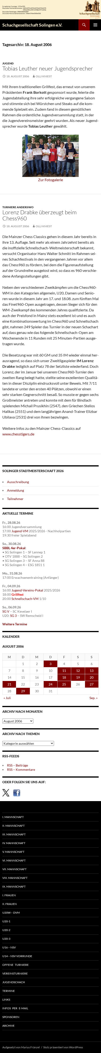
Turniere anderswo (18, 207)
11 (64, 671)
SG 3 (13, 616)
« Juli (7, 698)
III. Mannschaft (14, 834)
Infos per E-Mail (15, 1008)
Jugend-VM (20, 531)
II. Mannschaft (13, 825)
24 (50, 684)
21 (9, 684)
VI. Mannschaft (14, 860)
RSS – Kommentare (21, 769)
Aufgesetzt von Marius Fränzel (21, 1047)
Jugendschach (13, 982)
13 (91, 671)
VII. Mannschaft (14, 869)
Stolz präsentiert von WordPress (63, 1047)
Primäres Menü (95, 25)
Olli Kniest (44, 76)
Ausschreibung (18, 482)
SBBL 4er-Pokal (13, 548)
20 (91, 677)
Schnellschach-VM (25, 599)
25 (64, 684)
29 (23, 691)
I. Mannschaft (13, 817)
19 (78, 677)
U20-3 (6, 938)
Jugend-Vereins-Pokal (27, 590)
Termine (8, 991)
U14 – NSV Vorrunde (17, 956)
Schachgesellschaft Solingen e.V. (32, 24)
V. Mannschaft (13, 851)
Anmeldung (15, 490)
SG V (5, 611)
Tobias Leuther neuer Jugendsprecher (47, 68)
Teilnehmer (15, 499)
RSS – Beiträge (17, 765)
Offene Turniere (15, 965)
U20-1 (6, 921)
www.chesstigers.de (18, 434)
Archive (8, 1025)
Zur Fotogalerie (50, 179)
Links (6, 999)
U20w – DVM (11, 912)
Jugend (8, 63)
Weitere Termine (14, 624)
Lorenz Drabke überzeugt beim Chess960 (39, 215)
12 (78, 671)
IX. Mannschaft (14, 886)
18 (64, 677)
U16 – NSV (9, 947)
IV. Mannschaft (13, 843)
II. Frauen (9, 904)
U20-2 (6, 930)
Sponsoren (10, 1017)
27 (91, 684)
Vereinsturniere (15, 973)
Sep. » (93, 698)
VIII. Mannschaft (14, 878)
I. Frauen (9, 895)
